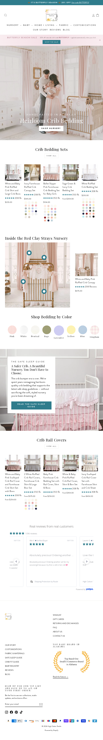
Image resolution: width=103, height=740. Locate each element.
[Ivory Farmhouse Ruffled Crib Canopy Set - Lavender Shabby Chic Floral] (26, 217)
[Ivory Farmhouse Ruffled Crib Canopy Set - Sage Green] (26, 214)
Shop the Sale (51, 42)
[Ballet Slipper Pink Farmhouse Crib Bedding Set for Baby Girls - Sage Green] (55, 214)
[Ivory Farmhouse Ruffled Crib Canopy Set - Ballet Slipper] (29, 205)
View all (51, 156)
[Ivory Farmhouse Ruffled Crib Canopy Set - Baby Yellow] (29, 211)
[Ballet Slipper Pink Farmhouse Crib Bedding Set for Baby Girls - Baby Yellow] (48, 212)
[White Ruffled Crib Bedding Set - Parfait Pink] (83, 205)
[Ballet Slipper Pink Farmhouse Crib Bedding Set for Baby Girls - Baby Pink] (48, 206)
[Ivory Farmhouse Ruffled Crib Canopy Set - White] (29, 202)
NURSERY (13, 25)
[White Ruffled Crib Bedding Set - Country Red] (87, 213)
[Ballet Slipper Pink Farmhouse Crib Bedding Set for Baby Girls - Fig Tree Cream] (55, 217)
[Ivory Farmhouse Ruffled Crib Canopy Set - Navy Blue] (36, 211)
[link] (51, 582)
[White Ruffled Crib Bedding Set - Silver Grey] (83, 211)
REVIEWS (55, 29)
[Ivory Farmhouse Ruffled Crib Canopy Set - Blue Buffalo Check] (36, 214)
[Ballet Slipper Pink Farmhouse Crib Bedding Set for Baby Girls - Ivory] (55, 206)
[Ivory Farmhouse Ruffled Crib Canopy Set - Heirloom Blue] (36, 208)
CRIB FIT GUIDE (12, 661)
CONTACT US (59, 636)
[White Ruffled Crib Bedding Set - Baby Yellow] (93, 205)
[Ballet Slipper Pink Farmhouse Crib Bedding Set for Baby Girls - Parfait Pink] (55, 209)
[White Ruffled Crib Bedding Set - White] (83, 199)
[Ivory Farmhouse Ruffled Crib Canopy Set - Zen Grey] (29, 208)
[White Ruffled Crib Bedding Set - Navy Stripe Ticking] (90, 216)
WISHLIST (57, 615)
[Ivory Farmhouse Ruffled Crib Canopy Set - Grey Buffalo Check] (32, 214)
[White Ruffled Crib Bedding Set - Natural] (83, 202)
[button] (16, 561)
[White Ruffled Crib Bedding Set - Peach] (90, 213)
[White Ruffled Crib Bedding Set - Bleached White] (93, 199)
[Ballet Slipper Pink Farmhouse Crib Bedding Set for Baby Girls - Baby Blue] (55, 212)
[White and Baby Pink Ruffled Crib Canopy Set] (44, 257)
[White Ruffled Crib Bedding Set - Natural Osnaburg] (87, 216)
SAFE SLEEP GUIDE (13, 657)
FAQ (55, 627)
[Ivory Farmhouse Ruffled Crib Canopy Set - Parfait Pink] (36, 205)
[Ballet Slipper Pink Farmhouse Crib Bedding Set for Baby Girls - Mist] (52, 220)
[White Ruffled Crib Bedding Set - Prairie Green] (93, 211)
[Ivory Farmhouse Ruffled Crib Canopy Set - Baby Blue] (32, 208)
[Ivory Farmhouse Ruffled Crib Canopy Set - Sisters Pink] (32, 205)
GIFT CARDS (58, 619)
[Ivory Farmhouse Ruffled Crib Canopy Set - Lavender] (32, 211)
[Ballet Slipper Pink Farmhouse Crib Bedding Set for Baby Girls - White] (52, 206)
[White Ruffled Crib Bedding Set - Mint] (83, 208)
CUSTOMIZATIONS (84, 25)
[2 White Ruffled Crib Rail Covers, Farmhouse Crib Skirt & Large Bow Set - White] (26, 500)
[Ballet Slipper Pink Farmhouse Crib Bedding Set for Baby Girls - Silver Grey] (48, 214)
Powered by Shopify (51, 730)
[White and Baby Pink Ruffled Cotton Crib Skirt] (44, 291)
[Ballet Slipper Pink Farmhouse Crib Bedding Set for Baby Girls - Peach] (52, 217)
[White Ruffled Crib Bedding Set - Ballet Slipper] (93, 202)
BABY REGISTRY (12, 666)
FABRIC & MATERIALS (14, 653)
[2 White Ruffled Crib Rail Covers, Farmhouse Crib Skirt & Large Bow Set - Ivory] (29, 500)
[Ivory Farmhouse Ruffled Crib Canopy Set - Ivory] (26, 202)
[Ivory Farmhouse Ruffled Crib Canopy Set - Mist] (26, 211)
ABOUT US (57, 631)
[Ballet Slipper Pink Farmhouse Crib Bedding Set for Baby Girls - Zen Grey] (52, 214)
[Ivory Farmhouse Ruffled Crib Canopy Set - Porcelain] (32, 202)
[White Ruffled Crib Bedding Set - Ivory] (87, 199)
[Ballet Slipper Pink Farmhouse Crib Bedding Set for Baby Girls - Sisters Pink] (52, 209)
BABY (27, 25)
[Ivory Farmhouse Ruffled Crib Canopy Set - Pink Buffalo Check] (29, 214)
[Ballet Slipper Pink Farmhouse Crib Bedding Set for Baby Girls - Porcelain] (45, 209)
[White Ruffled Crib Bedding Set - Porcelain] (90, 199)
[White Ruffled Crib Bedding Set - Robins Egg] (83, 216)
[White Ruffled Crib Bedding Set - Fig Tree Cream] (87, 202)
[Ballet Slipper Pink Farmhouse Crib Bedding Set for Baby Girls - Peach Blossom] (45, 220)
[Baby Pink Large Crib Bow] (23, 281)
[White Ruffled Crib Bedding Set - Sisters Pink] (87, 205)
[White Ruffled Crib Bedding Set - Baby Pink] (90, 202)
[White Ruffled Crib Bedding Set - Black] (93, 216)
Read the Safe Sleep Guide (31, 405)
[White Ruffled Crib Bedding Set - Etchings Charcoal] (90, 211)
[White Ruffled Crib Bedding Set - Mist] (87, 208)
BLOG (66, 29)
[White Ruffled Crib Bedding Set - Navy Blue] (83, 213)
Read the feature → (60, 676)
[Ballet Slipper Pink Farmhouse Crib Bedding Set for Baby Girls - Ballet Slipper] (45, 206)
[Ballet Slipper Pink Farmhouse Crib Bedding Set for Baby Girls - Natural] (48, 209)
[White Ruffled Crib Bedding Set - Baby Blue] (90, 205)
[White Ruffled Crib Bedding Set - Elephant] (90, 208)
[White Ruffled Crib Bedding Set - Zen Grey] (93, 208)
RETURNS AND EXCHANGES (66, 623)
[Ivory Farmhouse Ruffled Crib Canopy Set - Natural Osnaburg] (29, 217)
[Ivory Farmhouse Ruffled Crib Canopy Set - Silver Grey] (26, 208)
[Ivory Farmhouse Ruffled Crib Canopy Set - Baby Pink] (26, 205)
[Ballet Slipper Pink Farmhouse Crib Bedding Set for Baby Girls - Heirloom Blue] (45, 214)
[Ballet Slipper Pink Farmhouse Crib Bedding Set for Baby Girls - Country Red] (45, 217)
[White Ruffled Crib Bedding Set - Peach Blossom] (93, 213)
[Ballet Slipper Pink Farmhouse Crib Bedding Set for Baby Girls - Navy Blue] (48, 220)
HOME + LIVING (45, 25)
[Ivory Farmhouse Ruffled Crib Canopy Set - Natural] (36, 202)
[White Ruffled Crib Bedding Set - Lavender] (87, 211)
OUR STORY (40, 29)
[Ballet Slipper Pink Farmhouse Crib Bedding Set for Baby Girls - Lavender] (52, 212)
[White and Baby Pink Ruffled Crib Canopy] (29, 252)
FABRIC (64, 25)
